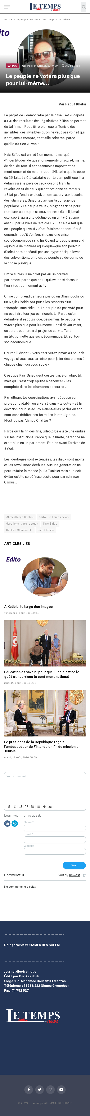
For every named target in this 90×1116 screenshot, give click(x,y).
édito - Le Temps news (54, 517)
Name (28, 822)
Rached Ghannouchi (19, 530)
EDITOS (12, 66)
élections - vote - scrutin (22, 523)
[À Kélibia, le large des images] (45, 578)
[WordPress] (15, 823)
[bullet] (38, 806)
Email (28, 834)
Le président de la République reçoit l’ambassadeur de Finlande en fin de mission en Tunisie (42, 746)
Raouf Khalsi (46, 530)
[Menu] (7, 7)
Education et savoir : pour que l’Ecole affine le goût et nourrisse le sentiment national (41, 674)
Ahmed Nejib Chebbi (19, 517)
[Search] (83, 7)
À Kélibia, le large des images (28, 607)
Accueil (8, 19)
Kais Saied (50, 523)
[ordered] (32, 806)
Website (29, 845)
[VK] (7, 823)
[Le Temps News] (45, 7)
